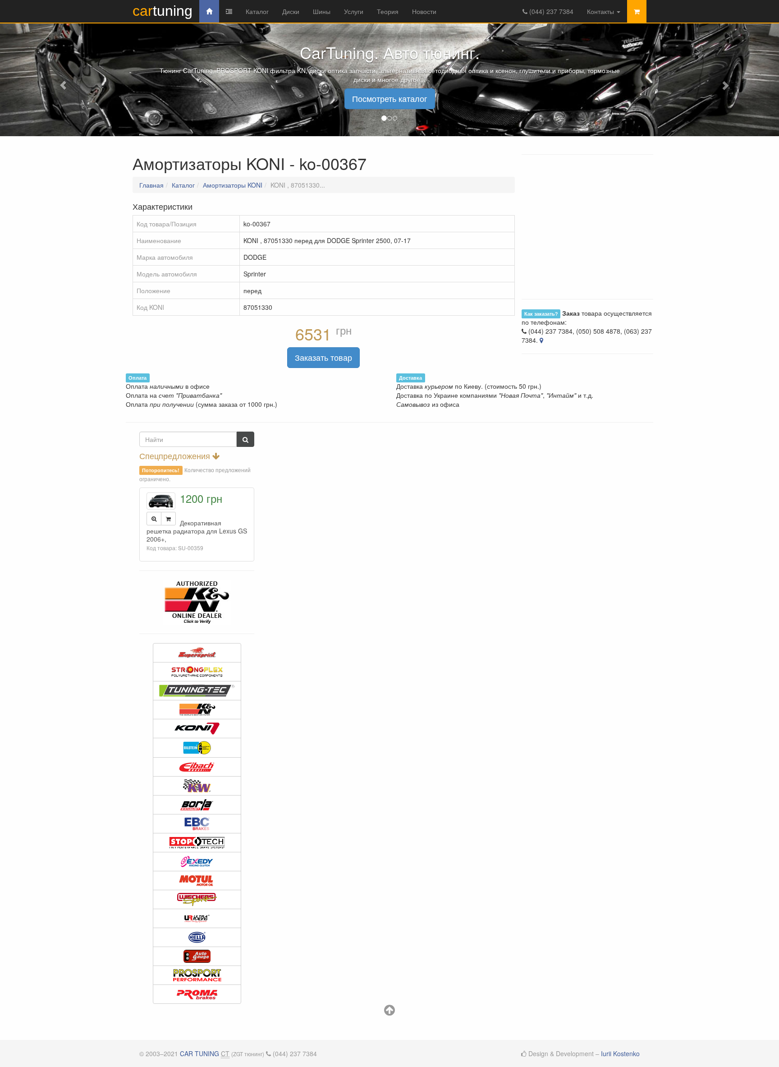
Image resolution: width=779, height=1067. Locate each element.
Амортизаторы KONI (232, 184)
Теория (388, 11)
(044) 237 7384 (550, 11)
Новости (424, 11)
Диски (290, 11)
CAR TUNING (199, 1053)
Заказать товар (323, 357)
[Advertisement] (389, 436)
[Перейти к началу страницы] (389, 1011)
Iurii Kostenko (620, 1053)
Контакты (601, 11)
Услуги (353, 11)
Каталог (257, 11)
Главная (151, 184)
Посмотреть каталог (389, 98)
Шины (321, 11)
